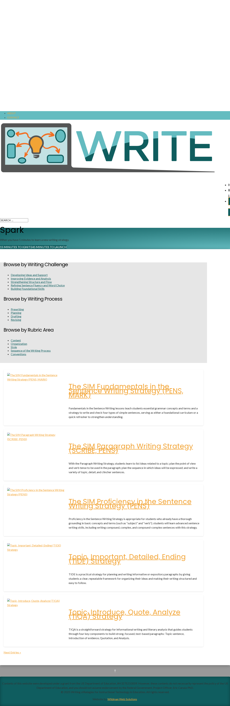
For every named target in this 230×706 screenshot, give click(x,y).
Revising (16, 319)
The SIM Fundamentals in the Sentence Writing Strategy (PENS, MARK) (126, 391)
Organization (19, 343)
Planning (16, 312)
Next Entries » (12, 652)
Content (16, 340)
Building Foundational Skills (28, 288)
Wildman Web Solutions (122, 699)
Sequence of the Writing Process (31, 350)
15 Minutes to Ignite (16, 247)
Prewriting (17, 309)
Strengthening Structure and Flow (31, 282)
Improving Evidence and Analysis (31, 278)
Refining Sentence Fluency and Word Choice (38, 285)
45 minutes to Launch (49, 247)
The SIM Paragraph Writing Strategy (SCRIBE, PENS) (131, 448)
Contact (13, 117)
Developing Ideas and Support (29, 275)
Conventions (18, 354)
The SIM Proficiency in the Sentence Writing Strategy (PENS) (130, 504)
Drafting (16, 316)
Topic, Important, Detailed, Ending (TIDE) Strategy (127, 559)
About (11, 113)
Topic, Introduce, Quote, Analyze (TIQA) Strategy (124, 614)
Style (14, 347)
